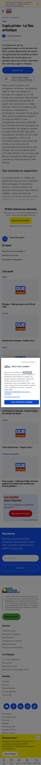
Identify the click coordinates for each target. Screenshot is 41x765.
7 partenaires (27, 372)
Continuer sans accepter (28, 362)
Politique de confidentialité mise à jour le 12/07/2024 (17, 393)
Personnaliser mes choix (12, 397)
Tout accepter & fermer (21, 402)
